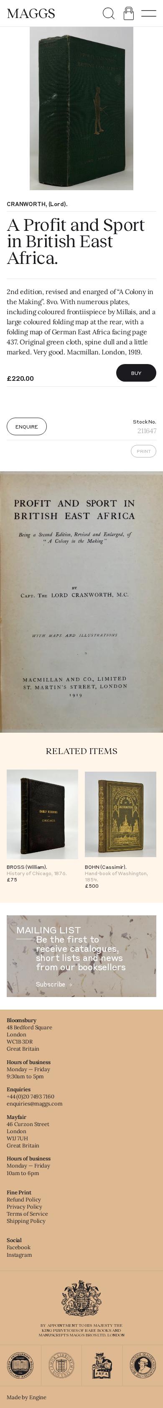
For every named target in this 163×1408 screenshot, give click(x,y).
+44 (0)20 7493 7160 (30, 1096)
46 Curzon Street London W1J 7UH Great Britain (28, 1135)
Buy (136, 372)
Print (144, 451)
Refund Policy (24, 1199)
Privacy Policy (24, 1206)
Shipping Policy (26, 1221)
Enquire (26, 426)
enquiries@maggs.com (35, 1103)
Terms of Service (27, 1213)
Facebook (19, 1247)
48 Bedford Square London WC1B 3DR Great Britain (29, 1038)
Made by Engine (26, 1397)
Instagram (19, 1254)
